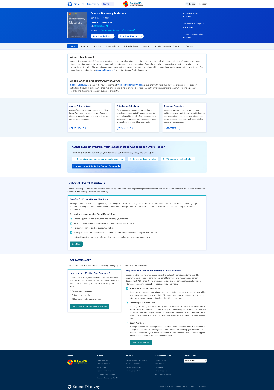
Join (145, 46)
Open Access (159, 364)
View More (123, 128)
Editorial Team (131, 46)
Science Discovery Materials (108, 13)
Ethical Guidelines (161, 371)
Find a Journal (101, 367)
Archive (97, 46)
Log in (192, 4)
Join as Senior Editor (133, 371)
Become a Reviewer (141, 342)
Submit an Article (101, 36)
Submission (112, 46)
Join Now (76, 244)
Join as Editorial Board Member (136, 360)
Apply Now (76, 128)
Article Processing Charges (167, 46)
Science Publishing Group (129, 85)
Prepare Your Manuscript (105, 371)
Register (203, 4)
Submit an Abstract (129, 36)
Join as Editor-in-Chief (133, 367)
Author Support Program (163, 374)
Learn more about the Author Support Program (95, 166)
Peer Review (159, 367)
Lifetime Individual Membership (107, 378)
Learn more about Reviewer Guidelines (89, 306)
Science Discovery (104, 70)
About (83, 46)
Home (72, 46)
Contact (190, 46)
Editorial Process (160, 360)
